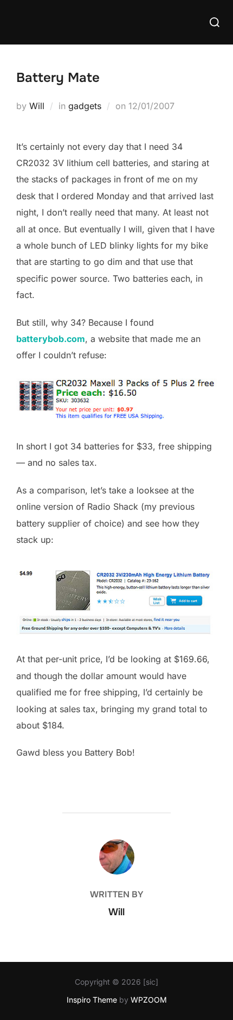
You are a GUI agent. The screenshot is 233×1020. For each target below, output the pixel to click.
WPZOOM (149, 999)
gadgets (84, 105)
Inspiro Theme (92, 999)
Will (36, 105)
